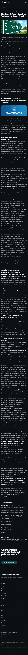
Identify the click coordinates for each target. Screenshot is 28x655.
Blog (4, 7)
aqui (11, 228)
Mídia (2, 590)
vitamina (5, 2)
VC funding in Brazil (19, 398)
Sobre (2, 605)
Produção (3, 588)
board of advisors (19, 373)
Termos (3, 625)
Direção (3, 585)
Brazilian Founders (16, 394)
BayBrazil (16, 390)
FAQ (2, 615)
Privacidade (4, 622)
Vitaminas (3, 593)
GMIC (15, 435)
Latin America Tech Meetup (12, 87)
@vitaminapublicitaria (6, 636)
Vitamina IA (3, 595)
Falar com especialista (8, 562)
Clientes (3, 598)
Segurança (3, 620)
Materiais (3, 613)
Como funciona (4, 608)
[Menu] (26, 2)
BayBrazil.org (8, 492)
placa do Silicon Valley (12, 494)
